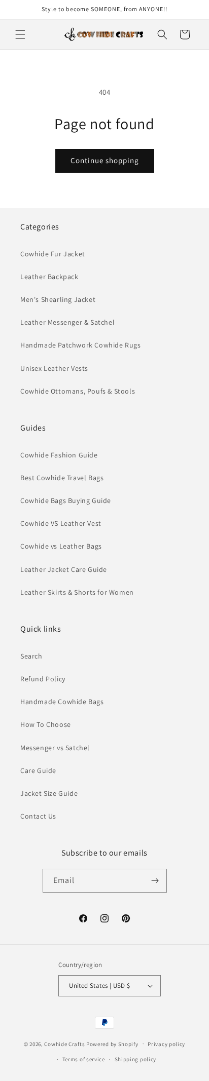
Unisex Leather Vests (54, 368)
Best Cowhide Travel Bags (61, 477)
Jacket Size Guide (49, 793)
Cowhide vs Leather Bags (61, 546)
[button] (20, 34)
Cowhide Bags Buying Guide (65, 500)
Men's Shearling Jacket (57, 299)
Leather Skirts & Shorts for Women (77, 592)
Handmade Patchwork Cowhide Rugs (80, 345)
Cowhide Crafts (64, 1043)
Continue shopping (105, 160)
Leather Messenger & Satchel (67, 322)
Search (31, 656)
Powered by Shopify (112, 1043)
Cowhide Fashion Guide (59, 454)
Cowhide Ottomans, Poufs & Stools (77, 391)
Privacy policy (166, 1044)
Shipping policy (136, 1059)
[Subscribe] (155, 881)
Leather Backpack (49, 276)
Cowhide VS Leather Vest (60, 523)
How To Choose (45, 724)
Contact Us (38, 816)
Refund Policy (42, 678)
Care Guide (38, 770)
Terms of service (83, 1059)
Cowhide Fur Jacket (52, 253)
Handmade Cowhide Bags (62, 701)
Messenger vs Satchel (55, 747)
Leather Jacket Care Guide (63, 569)
